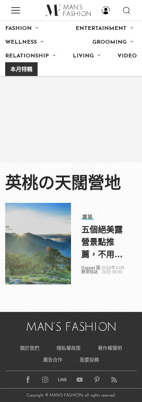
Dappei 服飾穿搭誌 (90, 269)
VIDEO (127, 56)
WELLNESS (21, 42)
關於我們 (29, 348)
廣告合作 (52, 359)
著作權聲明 (110, 348)
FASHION (18, 28)
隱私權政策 (69, 348)
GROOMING (109, 42)
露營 (87, 216)
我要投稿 (89, 359)
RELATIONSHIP (27, 56)
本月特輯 (21, 70)
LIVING (83, 56)
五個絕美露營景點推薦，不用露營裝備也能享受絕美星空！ (102, 243)
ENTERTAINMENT (100, 28)
